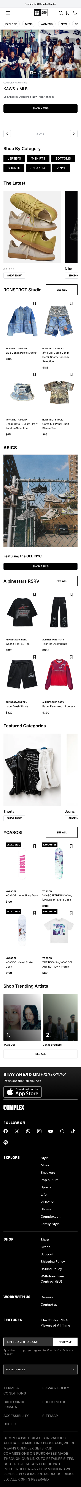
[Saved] (67, 13)
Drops (45, 1246)
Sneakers (48, 1172)
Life (44, 1194)
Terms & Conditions (14, 1390)
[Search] (61, 13)
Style (45, 1157)
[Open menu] (7, 13)
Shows (46, 1209)
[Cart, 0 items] (75, 13)
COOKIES (10, 1424)
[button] (40, 78)
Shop (45, 1239)
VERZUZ (47, 1201)
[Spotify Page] (5, 1142)
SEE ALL (62, 289)
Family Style (50, 1223)
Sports (46, 1187)
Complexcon (50, 1216)
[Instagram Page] (39, 1131)
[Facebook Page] (5, 1131)
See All (40, 1054)
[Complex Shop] (41, 12)
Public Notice (55, 1401)
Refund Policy (51, 1268)
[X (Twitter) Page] (17, 1131)
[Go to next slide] (74, 133)
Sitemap (50, 1415)
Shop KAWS (41, 108)
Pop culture (50, 1179)
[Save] (34, 303)
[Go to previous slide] (7, 133)
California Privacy (13, 1404)
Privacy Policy (55, 1388)
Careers (47, 1297)
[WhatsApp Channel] (28, 1131)
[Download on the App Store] (22, 1090)
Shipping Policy (53, 1261)
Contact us (49, 1304)
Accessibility (16, 1415)
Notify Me (65, 1342)
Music (45, 1165)
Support (47, 1254)
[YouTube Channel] (50, 1131)
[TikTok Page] (73, 1131)
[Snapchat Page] (62, 1131)
